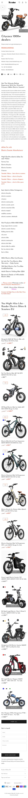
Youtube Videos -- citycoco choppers (12, 179)
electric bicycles (6, 193)
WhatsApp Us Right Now (7, 47)
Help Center (14, 263)
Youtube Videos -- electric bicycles (11, 176)
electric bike (5, 237)
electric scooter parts (7, 204)
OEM (23, 271)
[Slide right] (25, 30)
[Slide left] (21, 30)
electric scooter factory (8, 228)
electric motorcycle (7, 240)
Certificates (19, 258)
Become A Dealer (7, 274)
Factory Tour (5, 161)
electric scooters (6, 196)
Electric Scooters (6, 167)
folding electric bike (7, 231)
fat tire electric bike (7, 249)
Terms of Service (20, 761)
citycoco (3, 199)
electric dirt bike (6, 243)
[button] (19, 2)
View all (14, 721)
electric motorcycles (7, 202)
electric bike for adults (8, 246)
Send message (10, 755)
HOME (6, 287)
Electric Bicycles (6, 164)
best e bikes (5, 252)
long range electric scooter (9, 225)
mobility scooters (6, 213)
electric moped (5, 210)
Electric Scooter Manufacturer (12, 150)
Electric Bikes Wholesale (16, 287)
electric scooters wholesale (9, 216)
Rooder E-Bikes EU (11, 793)
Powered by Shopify (14, 795)
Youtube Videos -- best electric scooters (13, 173)
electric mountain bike (8, 207)
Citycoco (4, 170)
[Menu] (2, 2)
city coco (4, 234)
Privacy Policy (10, 761)
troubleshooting (7, 268)
